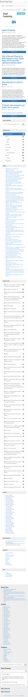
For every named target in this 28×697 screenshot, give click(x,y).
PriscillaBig (8, 541)
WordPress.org (9, 576)
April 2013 (8, 521)
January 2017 (8, 503)
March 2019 (8, 495)
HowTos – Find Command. (11, 262)
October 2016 (8, 505)
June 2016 (8, 508)
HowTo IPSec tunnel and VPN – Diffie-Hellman (15, 249)
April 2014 (8, 516)
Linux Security (14, 147)
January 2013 (8, 522)
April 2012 (8, 529)
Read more (14, 51)
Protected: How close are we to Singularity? (14, 192)
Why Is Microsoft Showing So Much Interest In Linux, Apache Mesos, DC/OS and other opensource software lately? (13, 59)
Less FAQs (14, 144)
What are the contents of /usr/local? (13, 256)
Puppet (15, 139)
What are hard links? (10, 222)
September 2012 (9, 526)
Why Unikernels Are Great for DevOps (12, 83)
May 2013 (8, 520)
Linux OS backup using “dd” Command (13, 240)
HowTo (14, 136)
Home (3, 5)
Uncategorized (14, 160)
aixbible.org (22, 695)
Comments (9, 575)
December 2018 (9, 496)
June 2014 (8, 514)
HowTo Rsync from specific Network (13, 236)
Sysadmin (14, 155)
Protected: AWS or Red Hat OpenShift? (14, 188)
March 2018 (8, 499)
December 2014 (9, 512)
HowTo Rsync (8, 238)
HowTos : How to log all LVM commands (14, 205)
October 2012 (8, 525)
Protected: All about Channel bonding (13, 253)
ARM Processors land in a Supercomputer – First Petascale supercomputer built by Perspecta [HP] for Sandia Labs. (15, 172)
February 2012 (9, 531)
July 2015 (8, 510)
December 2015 (9, 509)
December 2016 (9, 504)
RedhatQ (14, 150)
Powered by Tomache (7, 695)
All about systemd (9, 243)
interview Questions (15, 152)
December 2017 (9, 501)
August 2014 (8, 513)
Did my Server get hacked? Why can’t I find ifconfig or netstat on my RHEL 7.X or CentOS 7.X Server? (15, 231)
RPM (15, 142)
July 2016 (8, 507)
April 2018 (8, 497)
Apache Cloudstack (8, 30)
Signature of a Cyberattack (11, 201)
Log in (7, 572)
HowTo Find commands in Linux (12, 239)
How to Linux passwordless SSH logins (13, 242)
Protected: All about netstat (11, 255)
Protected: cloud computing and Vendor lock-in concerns (13, 106)
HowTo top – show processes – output (13, 214)
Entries (8, 573)
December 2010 (9, 533)
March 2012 (8, 530)
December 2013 (9, 518)
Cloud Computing (14, 133)
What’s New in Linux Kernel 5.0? (12, 168)
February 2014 (9, 517)
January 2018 (8, 500)
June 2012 (8, 527)
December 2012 (9, 524)
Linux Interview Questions (11, 226)
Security (15, 158)
